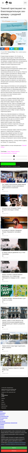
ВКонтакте (3, 404)
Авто (1, 411)
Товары (2, 424)
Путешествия (4, 418)
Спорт (1, 419)
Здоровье (3, 413)
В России (2, 421)
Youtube (2, 402)
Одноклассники (4, 406)
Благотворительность (6, 153)
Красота (2, 414)
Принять (14, 447)
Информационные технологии (8, 423)
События (14, 153)
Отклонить (14, 450)
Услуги (2, 426)
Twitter (2, 400)
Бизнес (2, 427)
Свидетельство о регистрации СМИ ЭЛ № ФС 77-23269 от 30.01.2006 (8, 390)
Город (8, 151)
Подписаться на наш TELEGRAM (8, 163)
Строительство (4, 416)
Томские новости (15, 151)
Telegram (3, 398)
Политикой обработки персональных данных (15, 444)
